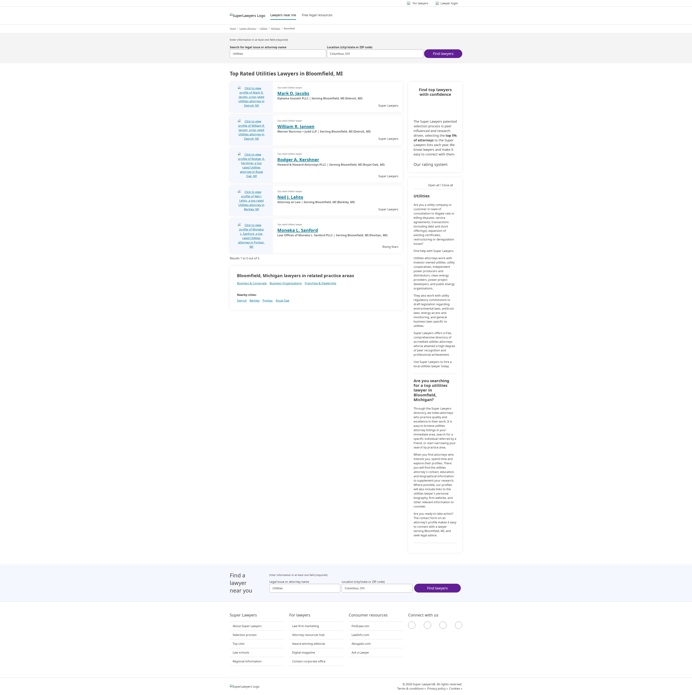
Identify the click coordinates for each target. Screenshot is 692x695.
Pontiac (268, 301)
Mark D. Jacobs (293, 93)
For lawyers (299, 615)
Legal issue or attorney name (289, 582)
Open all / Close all (440, 185)
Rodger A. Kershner (298, 159)
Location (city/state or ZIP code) (349, 47)
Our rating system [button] (431, 164)
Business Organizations (286, 283)
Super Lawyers (243, 615)
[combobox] (278, 53)
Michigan (275, 28)
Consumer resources (368, 615)
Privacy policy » (437, 688)
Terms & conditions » (411, 688)
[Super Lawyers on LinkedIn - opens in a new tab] (458, 625)
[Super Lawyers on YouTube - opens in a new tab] (443, 625)
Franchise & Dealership (320, 283)
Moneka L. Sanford (297, 230)
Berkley (255, 301)
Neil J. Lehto (290, 197)
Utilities (263, 28)
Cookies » (455, 688)
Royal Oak (282, 301)
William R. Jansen (295, 126)
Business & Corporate (252, 283)
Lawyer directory (247, 28)
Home (233, 28)
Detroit (242, 301)
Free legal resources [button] (317, 15)
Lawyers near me (283, 15)
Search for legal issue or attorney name (258, 47)
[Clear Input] (322, 54)
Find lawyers (443, 53)
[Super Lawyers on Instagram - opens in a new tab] (427, 625)
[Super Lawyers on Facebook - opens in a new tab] (411, 625)
